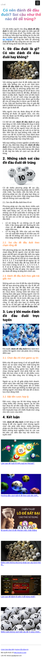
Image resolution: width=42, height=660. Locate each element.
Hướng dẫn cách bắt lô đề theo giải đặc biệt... (20, 496)
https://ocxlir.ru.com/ (20, 652)
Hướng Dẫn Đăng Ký (21, 649)
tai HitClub (7, 40)
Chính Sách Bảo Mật (7, 649)
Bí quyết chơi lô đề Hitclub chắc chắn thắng (19, 530)
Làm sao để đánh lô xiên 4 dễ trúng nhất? (18, 597)
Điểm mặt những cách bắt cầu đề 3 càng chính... (21, 632)
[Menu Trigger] (37, 3)
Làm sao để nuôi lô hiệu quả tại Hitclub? (18, 463)
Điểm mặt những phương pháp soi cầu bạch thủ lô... (21, 564)
